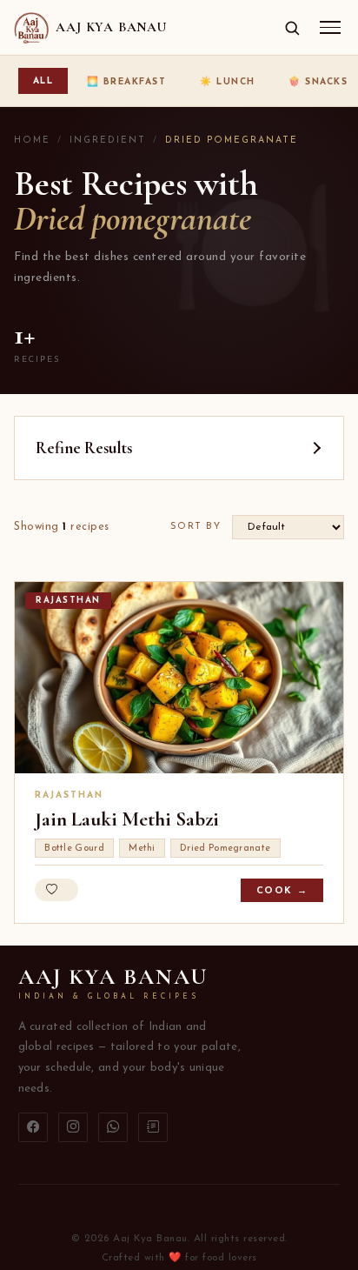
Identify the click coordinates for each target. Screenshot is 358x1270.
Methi (142, 848)
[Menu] (330, 27)
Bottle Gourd (74, 848)
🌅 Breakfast (127, 82)
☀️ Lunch (227, 82)
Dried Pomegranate (225, 848)
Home (32, 140)
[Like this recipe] (56, 890)
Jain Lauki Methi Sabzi (127, 819)
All (43, 81)
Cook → (282, 891)
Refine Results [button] (84, 448)
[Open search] (292, 28)
